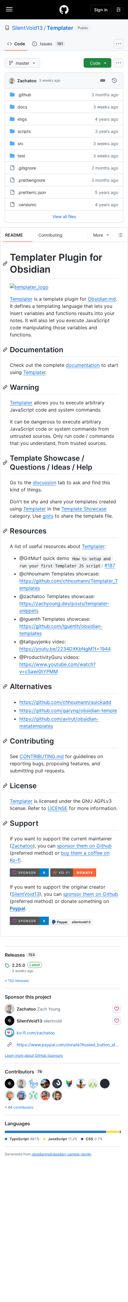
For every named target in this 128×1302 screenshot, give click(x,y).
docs (22, 106)
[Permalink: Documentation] (5, 349)
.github (24, 94)
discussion (44, 482)
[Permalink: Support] (5, 823)
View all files (64, 216)
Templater (60, 28)
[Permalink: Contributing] (5, 741)
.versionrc (27, 204)
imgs (22, 119)
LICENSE (58, 808)
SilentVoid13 (27, 28)
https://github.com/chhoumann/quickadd (65, 702)
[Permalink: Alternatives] (5, 686)
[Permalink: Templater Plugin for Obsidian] (5, 263)
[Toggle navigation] (9, 9)
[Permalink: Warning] (5, 387)
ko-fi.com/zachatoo (36, 1032)
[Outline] (120, 235)
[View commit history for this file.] (114, 80)
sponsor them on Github (84, 846)
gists (48, 516)
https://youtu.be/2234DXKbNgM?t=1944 (65, 649)
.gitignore (27, 167)
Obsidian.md (102, 299)
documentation (83, 365)
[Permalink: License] (5, 785)
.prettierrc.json (32, 192)
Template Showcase (84, 509)
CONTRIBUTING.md (42, 756)
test (21, 155)
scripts (24, 131)
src (21, 143)
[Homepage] (64, 9)
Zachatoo (27, 80)
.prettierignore (31, 180)
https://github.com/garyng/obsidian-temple (68, 710)
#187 (109, 565)
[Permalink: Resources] (5, 531)
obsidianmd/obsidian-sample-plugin (61, 1154)
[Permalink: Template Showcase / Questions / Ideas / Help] (5, 462)
